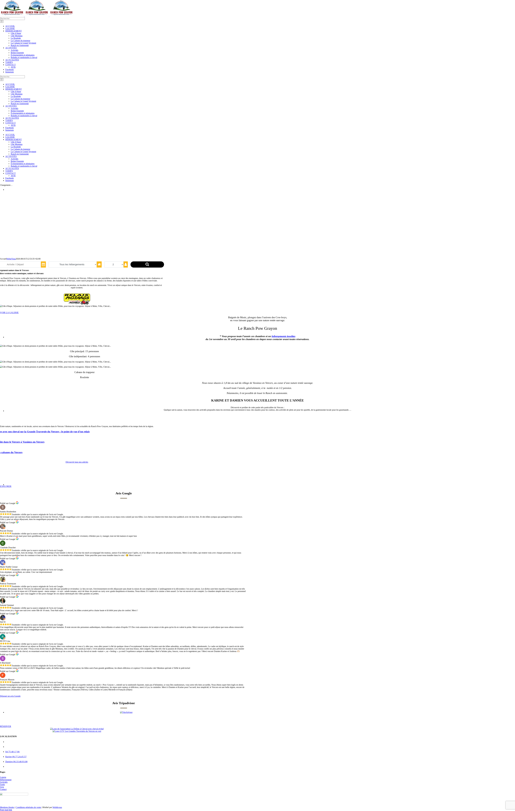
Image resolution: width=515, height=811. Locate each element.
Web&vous (57, 807)
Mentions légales (7, 807)
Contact (3, 789)
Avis (2, 787)
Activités (4, 782)
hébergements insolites (283, 336)
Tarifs (2, 784)
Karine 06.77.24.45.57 (16, 756)
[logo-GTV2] (77, 731)
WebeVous (11, 259)
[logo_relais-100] (77, 304)
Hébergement (5, 780)
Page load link (6, 810)
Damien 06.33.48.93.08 (16, 761)
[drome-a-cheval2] (77, 729)
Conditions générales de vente (28, 807)
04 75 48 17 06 (12, 751)
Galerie (3, 777)
